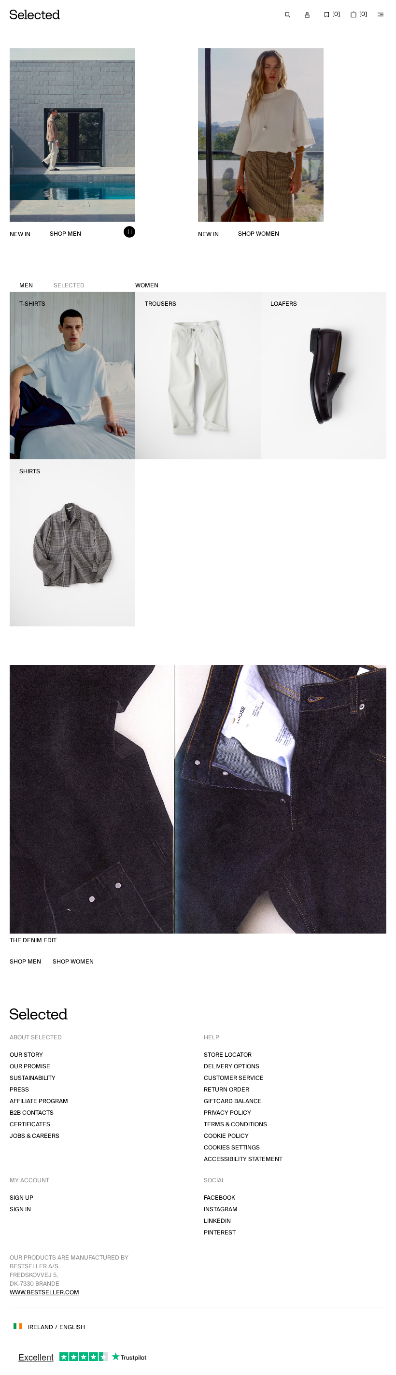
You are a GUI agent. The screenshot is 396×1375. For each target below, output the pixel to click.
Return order (226, 1090)
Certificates (30, 1125)
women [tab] (146, 286)
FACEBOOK (219, 1198)
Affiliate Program (39, 1101)
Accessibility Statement (243, 1159)
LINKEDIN (217, 1221)
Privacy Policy (227, 1113)
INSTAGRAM (221, 1210)
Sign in (20, 1210)
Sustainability (33, 1078)
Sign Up (21, 1198)
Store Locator (228, 1055)
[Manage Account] (307, 15)
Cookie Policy (226, 1136)
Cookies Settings (232, 1148)
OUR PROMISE (30, 1067)
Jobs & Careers (34, 1136)
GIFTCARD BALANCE (233, 1101)
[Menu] (380, 14)
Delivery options (231, 1067)
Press (19, 1090)
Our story (26, 1055)
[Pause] (129, 232)
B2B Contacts (32, 1113)
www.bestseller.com (44, 1293)
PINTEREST (220, 1233)
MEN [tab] (52, 286)
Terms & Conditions (235, 1125)
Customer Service (234, 1078)
